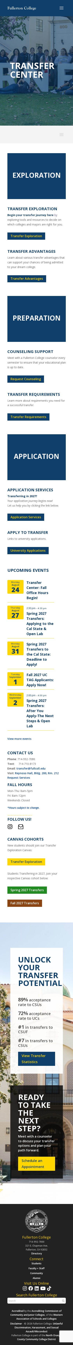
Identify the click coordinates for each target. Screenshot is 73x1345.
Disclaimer (16, 1323)
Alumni (36, 1278)
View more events (19, 739)
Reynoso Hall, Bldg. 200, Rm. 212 (37, 773)
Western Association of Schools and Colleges (39, 1316)
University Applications (28, 550)
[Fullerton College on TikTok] (48, 1290)
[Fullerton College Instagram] (24, 1290)
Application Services (26, 517)
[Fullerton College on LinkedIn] (36, 1290)
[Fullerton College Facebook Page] (30, 1290)
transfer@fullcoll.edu (31, 768)
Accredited (18, 1311)
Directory (36, 1253)
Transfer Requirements (28, 417)
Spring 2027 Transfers (27, 890)
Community (36, 1273)
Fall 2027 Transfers (25, 903)
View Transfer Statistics (34, 1058)
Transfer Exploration (26, 236)
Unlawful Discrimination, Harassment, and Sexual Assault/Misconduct (39, 1327)
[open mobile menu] (61, 8)
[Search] (63, 1301)
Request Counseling (26, 379)
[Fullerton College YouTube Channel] (42, 1290)
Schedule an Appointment (33, 1163)
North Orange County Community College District (39, 1337)
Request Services (18, 777)
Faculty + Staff (37, 1268)
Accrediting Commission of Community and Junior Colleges (36, 1312)
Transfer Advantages (27, 278)
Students (36, 1263)
